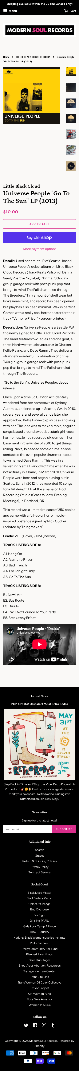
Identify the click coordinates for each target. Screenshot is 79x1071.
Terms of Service (39, 872)
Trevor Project (39, 988)
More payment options (39, 249)
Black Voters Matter (39, 898)
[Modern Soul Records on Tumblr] (53, 1026)
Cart (73, 11)
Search (39, 850)
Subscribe (64, 829)
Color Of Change (39, 904)
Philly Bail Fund (39, 943)
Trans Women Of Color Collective (40, 982)
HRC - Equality (39, 932)
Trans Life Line (39, 976)
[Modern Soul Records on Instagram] (44, 1026)
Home (6, 56)
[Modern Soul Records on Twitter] (26, 1026)
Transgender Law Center (39, 971)
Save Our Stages (39, 960)
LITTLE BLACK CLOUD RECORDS (33, 56)
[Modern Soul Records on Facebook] (35, 1026)
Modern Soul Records (43, 1040)
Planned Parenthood (39, 954)
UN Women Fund (39, 993)
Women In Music (40, 1005)
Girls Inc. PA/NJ (39, 920)
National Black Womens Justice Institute (39, 937)
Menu (12, 11)
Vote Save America (39, 999)
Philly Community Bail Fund (40, 948)
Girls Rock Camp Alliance (39, 926)
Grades (39, 855)
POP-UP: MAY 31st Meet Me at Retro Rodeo (39, 704)
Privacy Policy (39, 866)
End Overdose (39, 909)
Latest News (39, 696)
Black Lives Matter (39, 892)
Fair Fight (39, 915)
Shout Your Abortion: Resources (39, 965)
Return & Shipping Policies (39, 861)
